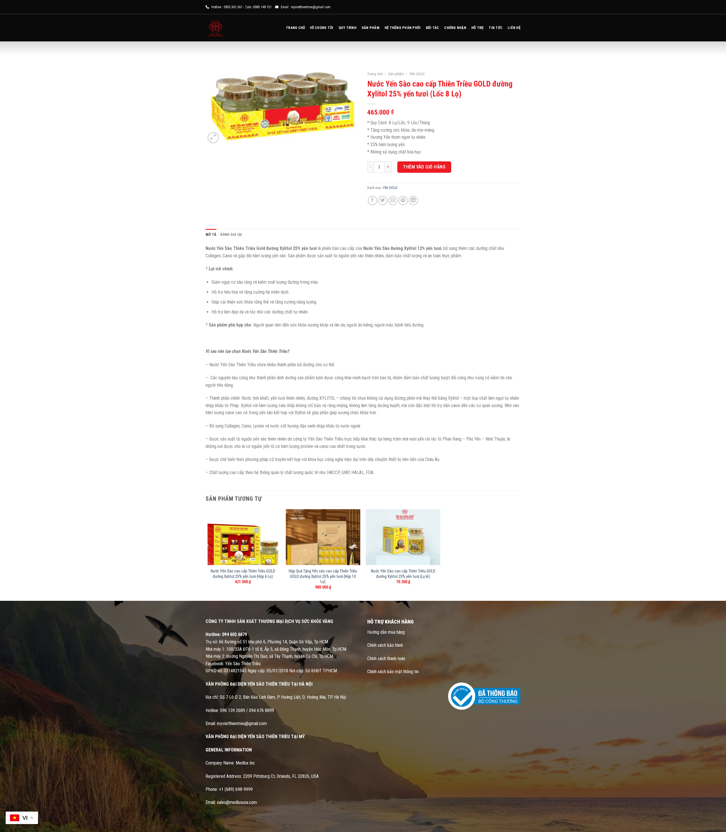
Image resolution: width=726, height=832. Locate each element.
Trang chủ (295, 28)
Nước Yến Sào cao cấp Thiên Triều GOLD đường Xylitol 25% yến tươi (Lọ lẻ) (403, 574)
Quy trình (347, 28)
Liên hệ (514, 28)
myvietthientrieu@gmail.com (310, 7)
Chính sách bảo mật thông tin (393, 671)
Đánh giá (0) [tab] (231, 234)
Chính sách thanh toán (386, 658)
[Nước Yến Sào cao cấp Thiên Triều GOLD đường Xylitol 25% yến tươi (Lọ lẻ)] (403, 537)
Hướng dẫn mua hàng (386, 632)
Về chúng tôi (321, 28)
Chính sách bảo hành (385, 645)
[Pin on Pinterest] (403, 200)
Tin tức (496, 28)
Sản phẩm (370, 28)
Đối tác (432, 28)
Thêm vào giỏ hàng (424, 167)
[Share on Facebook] (372, 200)
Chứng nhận (455, 28)
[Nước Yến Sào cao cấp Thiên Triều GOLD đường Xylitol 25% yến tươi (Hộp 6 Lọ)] (243, 537)
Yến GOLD (417, 73)
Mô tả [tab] (211, 234)
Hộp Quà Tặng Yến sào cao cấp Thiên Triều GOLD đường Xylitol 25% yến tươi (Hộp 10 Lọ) (323, 576)
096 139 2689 (232, 710)
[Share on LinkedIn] (413, 200)
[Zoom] (213, 137)
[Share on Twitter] (382, 200)
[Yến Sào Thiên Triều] (225, 27)
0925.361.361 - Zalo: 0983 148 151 (248, 7)
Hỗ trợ (477, 28)
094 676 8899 (261, 710)
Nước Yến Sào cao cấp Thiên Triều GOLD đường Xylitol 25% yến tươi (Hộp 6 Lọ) (243, 574)
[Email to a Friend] (393, 200)
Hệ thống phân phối (403, 28)
